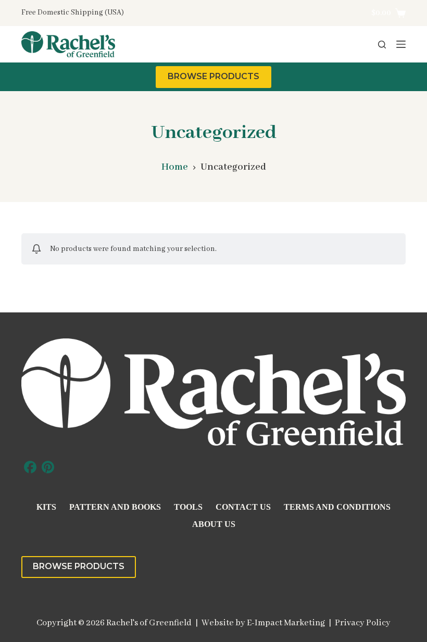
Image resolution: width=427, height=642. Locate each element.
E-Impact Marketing (286, 623)
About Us (213, 524)
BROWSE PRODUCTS (213, 76)
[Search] (382, 44)
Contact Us (243, 506)
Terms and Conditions (337, 506)
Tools (188, 506)
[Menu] (401, 44)
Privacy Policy (363, 623)
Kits (46, 506)
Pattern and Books (115, 506)
